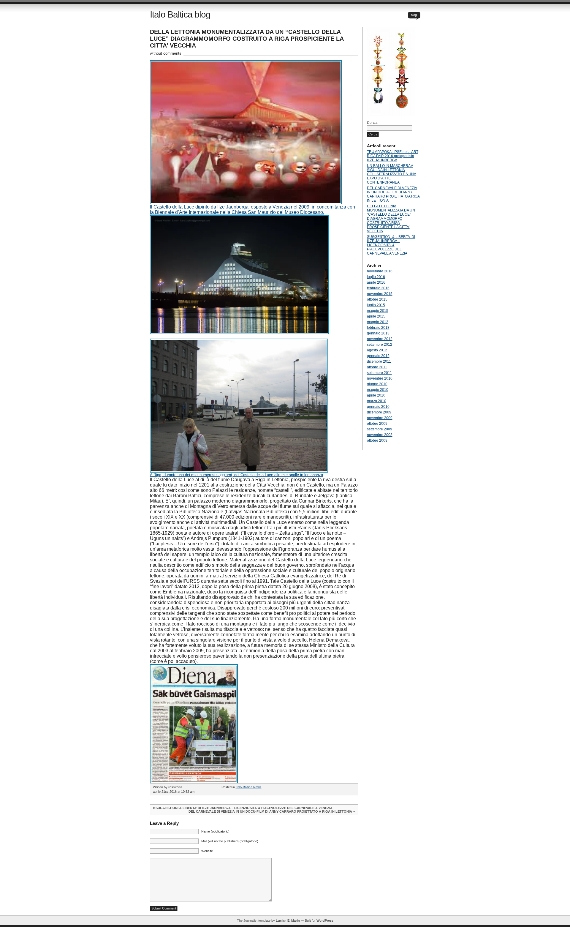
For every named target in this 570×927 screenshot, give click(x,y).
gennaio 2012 (378, 356)
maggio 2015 (377, 311)
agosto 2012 (377, 350)
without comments (165, 53)
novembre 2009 (379, 418)
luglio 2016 (376, 277)
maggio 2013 (377, 322)
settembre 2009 (379, 429)
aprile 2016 (376, 282)
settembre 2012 (379, 344)
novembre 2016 (379, 271)
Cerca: (372, 123)
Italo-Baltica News (249, 787)
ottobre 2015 (377, 299)
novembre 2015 (379, 294)
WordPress (324, 920)
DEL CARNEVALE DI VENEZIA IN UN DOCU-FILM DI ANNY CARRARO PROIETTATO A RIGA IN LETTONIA (270, 811)
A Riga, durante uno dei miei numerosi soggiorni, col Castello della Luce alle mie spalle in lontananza (236, 475)
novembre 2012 (379, 339)
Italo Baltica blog (180, 14)
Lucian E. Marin (288, 920)
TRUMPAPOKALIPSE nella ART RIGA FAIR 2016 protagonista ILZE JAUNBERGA (392, 156)
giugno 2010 (377, 384)
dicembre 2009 (379, 412)
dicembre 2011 (379, 361)
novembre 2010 (379, 378)
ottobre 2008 (377, 440)
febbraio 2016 (378, 288)
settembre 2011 (379, 373)
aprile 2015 (376, 316)
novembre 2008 (379, 435)
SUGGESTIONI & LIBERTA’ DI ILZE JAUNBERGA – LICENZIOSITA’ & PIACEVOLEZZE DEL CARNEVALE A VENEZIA (244, 808)
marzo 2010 (376, 401)
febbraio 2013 (378, 328)
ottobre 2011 (377, 367)
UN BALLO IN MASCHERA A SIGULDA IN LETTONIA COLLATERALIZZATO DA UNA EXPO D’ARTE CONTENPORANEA (391, 174)
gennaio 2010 (378, 407)
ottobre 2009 (377, 423)
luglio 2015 (376, 305)
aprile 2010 (376, 395)
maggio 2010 (377, 390)
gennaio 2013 (378, 333)
